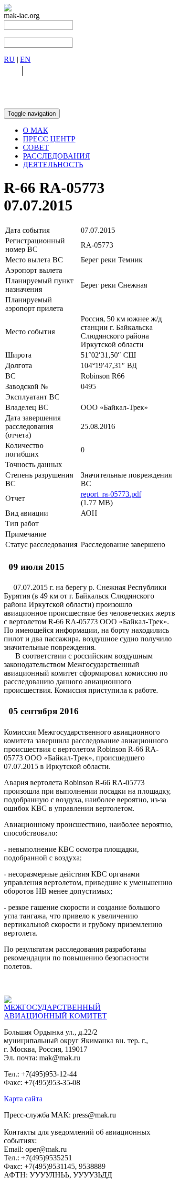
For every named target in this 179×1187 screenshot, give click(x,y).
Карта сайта (23, 1099)
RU (9, 59)
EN (25, 59)
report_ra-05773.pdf (111, 494)
